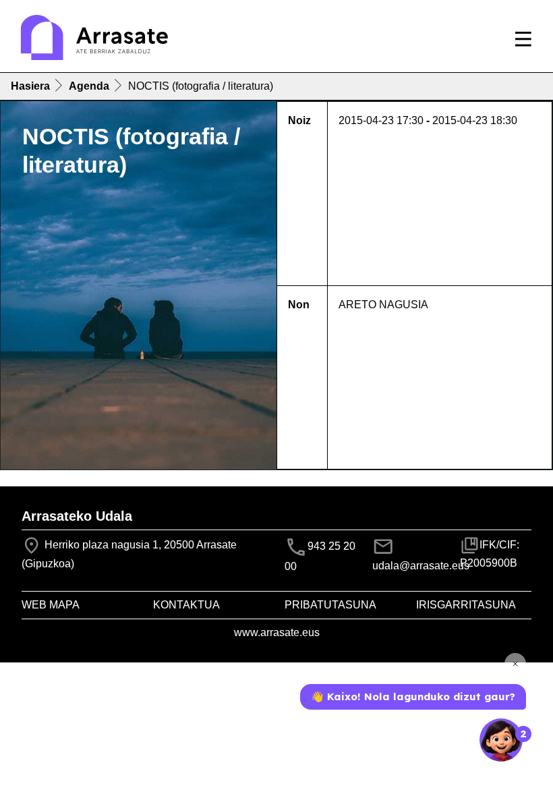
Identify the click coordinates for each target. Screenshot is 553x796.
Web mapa (51, 604)
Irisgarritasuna (466, 604)
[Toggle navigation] (523, 39)
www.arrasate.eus (277, 632)
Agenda (89, 86)
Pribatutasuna (330, 604)
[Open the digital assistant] (501, 740)
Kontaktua (186, 604)
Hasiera (30, 86)
